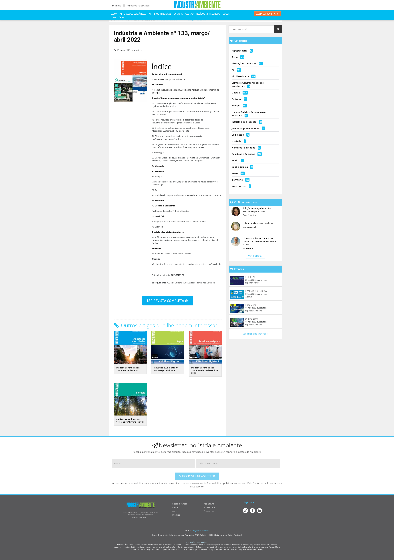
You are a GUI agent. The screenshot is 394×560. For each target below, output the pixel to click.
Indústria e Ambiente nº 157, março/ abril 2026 (166, 369)
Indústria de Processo (244, 121)
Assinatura (209, 503)
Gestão (189, 13)
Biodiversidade (162, 13)
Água (114, 13)
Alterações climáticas (133, 13)
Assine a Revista (266, 13)
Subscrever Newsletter (197, 476)
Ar (150, 13)
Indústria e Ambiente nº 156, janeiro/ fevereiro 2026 (130, 420)
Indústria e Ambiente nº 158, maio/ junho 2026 (128, 369)
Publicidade (209, 507)
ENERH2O (250, 276)
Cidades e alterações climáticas (258, 223)
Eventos (176, 514)
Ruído (235, 160)
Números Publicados (138, 5)
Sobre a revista (179, 503)
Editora (175, 507)
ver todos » (255, 255)
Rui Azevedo (248, 248)
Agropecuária (239, 50)
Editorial (236, 99)
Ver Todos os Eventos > (255, 333)
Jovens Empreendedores (245, 128)
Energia (178, 13)
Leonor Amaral (249, 227)
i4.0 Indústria (251, 318)
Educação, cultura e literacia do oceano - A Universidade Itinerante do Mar (259, 241)
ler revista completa (166, 301)
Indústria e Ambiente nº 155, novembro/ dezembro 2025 (204, 370)
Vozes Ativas (239, 186)
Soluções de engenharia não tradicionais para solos (257, 210)
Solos (226, 13)
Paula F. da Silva (249, 215)
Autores (176, 511)
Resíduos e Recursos (208, 13)
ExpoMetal (250, 304)
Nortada (236, 141)
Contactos (209, 511)
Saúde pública (240, 166)
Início (118, 5)
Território (117, 17)
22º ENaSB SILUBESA (256, 290)
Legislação (238, 134)
